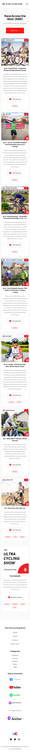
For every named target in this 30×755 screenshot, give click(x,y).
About (15, 636)
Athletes (15, 655)
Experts (15, 661)
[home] (12, 4)
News (15, 664)
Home (15, 632)
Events (15, 658)
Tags (15, 667)
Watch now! (15, 644)
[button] (27, 4)
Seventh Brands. (16, 749)
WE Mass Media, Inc (17, 746)
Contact (15, 640)
